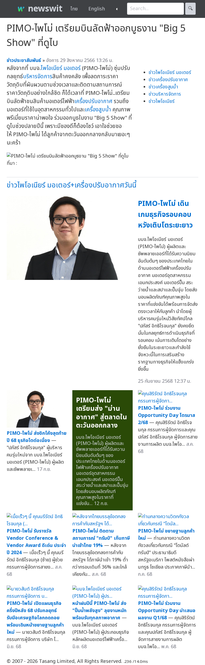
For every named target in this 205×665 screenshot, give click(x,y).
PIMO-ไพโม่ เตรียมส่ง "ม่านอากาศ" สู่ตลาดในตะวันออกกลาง (101, 413)
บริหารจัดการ (37, 76)
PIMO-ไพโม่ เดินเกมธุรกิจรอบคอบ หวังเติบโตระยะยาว (165, 214)
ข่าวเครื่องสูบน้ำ (163, 87)
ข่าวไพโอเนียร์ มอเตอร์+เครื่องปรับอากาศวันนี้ (71, 185)
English (96, 9)
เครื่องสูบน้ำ (98, 109)
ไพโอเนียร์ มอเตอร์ (61, 68)
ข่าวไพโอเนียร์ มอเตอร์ (170, 72)
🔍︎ (190, 8)
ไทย (74, 9)
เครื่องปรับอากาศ (93, 101)
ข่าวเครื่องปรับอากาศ (168, 79)
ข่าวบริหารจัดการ (165, 94)
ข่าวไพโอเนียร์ (162, 101)
